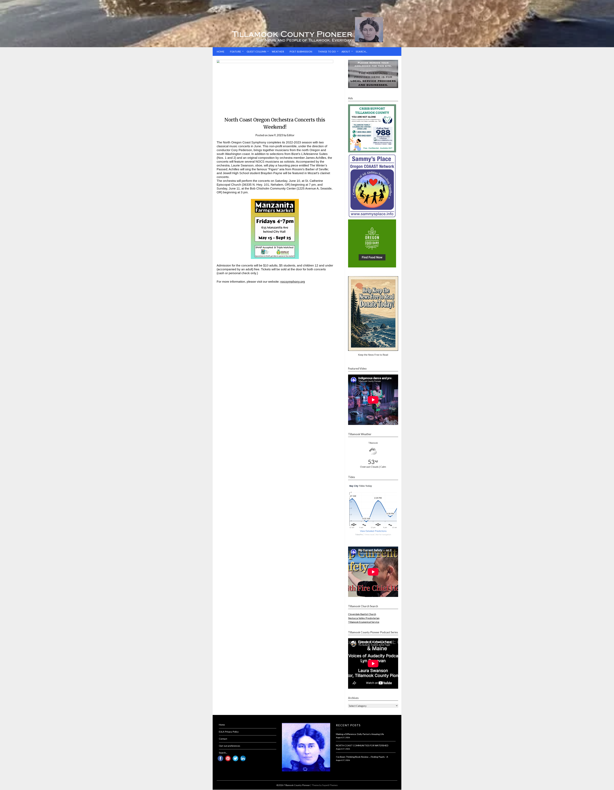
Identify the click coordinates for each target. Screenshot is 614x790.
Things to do (327, 51)
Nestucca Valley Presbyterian (363, 618)
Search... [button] (361, 51)
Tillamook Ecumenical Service (363, 622)
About (346, 51)
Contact (223, 738)
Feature (235, 51)
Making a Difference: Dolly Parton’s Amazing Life (360, 734)
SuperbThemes (330, 785)
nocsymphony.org (292, 281)
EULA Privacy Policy (229, 731)
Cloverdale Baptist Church (362, 614)
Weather (278, 51)
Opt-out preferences (229, 745)
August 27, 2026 (343, 737)
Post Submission (301, 51)
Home (220, 51)
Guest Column (256, 51)
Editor (291, 135)
